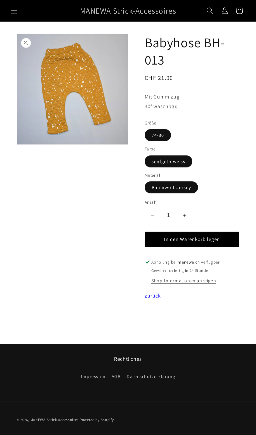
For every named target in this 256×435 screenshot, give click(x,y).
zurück (153, 295)
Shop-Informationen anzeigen (183, 281)
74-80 (158, 135)
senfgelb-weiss (168, 161)
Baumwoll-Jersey (171, 187)
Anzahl (151, 202)
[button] (14, 10)
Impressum (93, 376)
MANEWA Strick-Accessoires (54, 419)
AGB (116, 376)
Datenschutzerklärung (151, 376)
